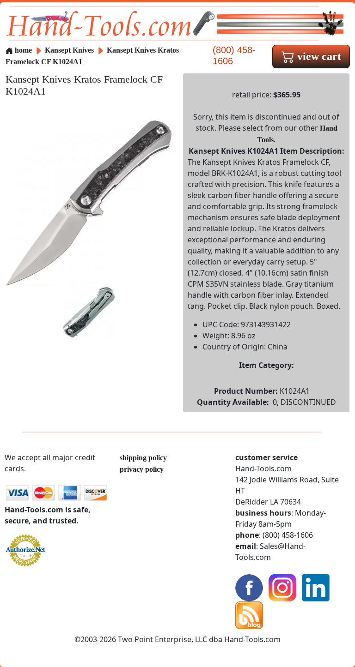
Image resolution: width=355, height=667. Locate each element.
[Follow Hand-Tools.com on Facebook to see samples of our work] (249, 587)
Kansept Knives (70, 50)
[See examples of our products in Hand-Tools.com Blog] (249, 615)
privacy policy (142, 469)
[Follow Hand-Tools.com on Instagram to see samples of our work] (282, 587)
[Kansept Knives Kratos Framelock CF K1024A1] (89, 202)
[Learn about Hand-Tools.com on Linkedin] (316, 587)
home (22, 50)
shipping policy (143, 458)
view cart (317, 56)
